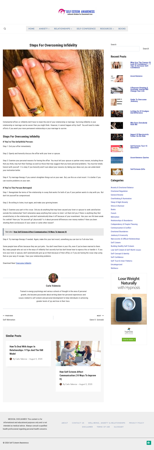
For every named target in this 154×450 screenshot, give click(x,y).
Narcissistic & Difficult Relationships (125, 239)
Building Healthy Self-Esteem (122, 246)
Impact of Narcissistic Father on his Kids (139, 135)
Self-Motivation (9, 318)
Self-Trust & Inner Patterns (121, 261)
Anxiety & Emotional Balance (122, 187)
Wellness (114, 268)
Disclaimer (87, 427)
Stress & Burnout (117, 206)
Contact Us (78, 423)
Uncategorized (116, 264)
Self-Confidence (86, 28)
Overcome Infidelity (23, 263)
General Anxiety (117, 195)
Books (122, 28)
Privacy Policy (136, 423)
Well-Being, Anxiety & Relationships (106, 423)
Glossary (119, 427)
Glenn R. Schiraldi (97, 318)
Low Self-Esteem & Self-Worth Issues (126, 250)
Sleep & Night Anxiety (119, 202)
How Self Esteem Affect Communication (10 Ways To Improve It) (78, 375)
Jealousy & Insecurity (119, 235)
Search (113, 44)
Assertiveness (136, 76)
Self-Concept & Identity (120, 253)
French (113, 213)
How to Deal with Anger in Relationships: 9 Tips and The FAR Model (26, 350)
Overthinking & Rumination (121, 198)
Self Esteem (116, 242)
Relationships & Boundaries (122, 220)
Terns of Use (103, 427)
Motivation (115, 217)
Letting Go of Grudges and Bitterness (139, 112)
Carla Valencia (53, 285)
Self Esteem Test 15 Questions (138, 147)
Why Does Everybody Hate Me (138, 124)
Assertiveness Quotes (139, 157)
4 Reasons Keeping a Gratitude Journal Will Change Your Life (139, 89)
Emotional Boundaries (119, 231)
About (65, 423)
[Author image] (11, 359)
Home (31, 28)
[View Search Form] (5, 29)
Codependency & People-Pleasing (124, 224)
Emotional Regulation (119, 191)
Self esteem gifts (137, 169)
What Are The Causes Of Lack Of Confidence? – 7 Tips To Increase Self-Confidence (140, 65)
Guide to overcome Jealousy (138, 100)
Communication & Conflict (121, 228)
